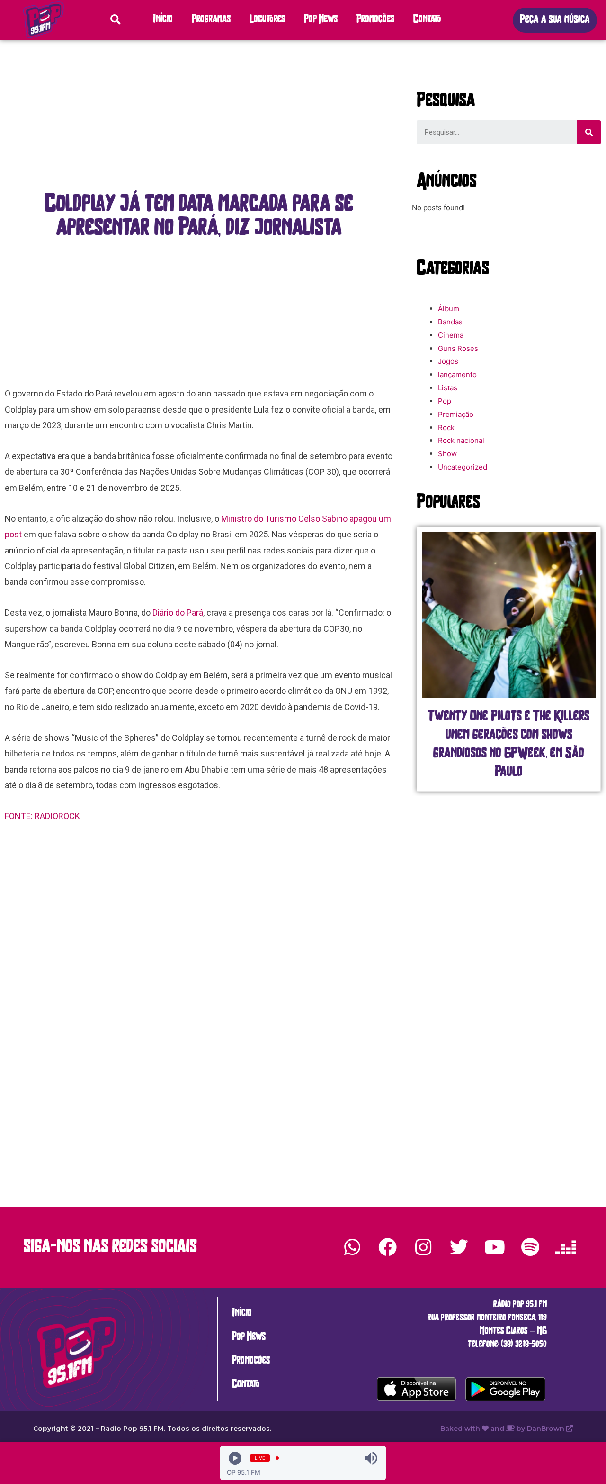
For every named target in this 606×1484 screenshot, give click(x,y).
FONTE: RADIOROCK (43, 816)
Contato (427, 19)
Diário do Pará (177, 613)
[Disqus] (199, 980)
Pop (444, 401)
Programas (211, 19)
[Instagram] (423, 1246)
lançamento (457, 374)
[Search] (589, 132)
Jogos (448, 361)
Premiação (455, 414)
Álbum (448, 308)
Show (447, 453)
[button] (555, 20)
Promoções (375, 19)
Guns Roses (458, 348)
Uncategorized (462, 466)
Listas (447, 387)
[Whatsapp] (352, 1246)
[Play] (235, 1458)
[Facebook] (387, 1246)
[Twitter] (458, 1246)
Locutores (267, 19)
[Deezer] (565, 1246)
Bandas (450, 321)
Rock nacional (461, 440)
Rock (446, 427)
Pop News (321, 19)
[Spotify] (530, 1246)
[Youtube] (494, 1246)
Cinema (450, 335)
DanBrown (546, 1428)
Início (163, 19)
